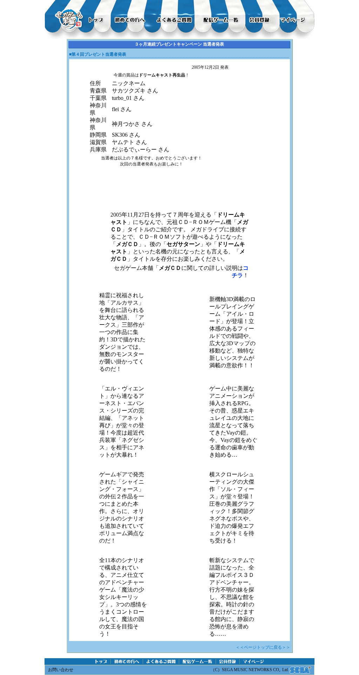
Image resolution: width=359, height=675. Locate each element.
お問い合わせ (60, 669)
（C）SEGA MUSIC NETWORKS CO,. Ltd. (250, 669)
